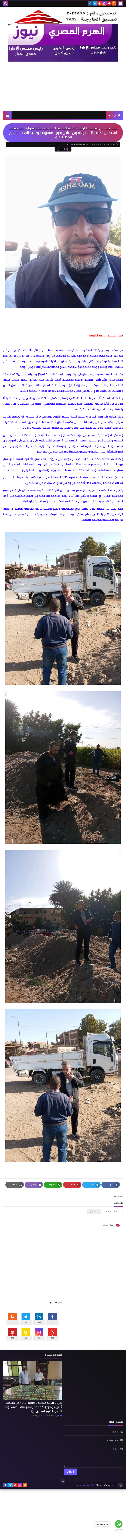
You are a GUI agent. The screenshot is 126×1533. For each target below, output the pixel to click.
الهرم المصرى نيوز (85, 1485)
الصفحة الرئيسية (81, 144)
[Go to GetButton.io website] (119, 1530)
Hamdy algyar (54, 1415)
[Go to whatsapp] (118, 1524)
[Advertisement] (63, 86)
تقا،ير (68, 144)
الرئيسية (112, 115)
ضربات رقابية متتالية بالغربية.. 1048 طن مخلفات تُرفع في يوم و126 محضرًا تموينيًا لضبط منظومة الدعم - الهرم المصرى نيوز (33, 1407)
